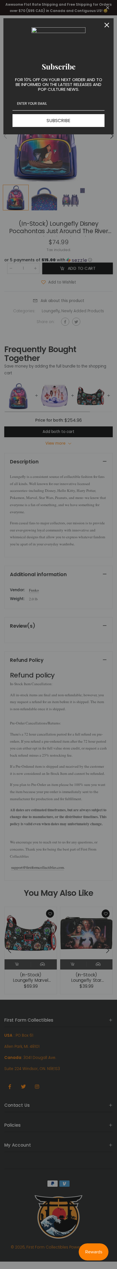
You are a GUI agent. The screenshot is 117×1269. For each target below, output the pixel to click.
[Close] (107, 25)
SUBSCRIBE (58, 120)
